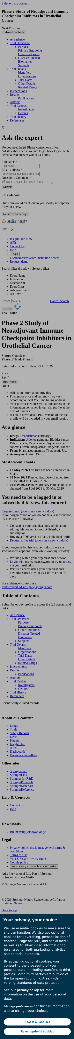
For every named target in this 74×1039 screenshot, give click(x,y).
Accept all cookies (37, 1021)
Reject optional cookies (37, 1031)
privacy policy (28, 990)
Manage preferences (18, 1006)
